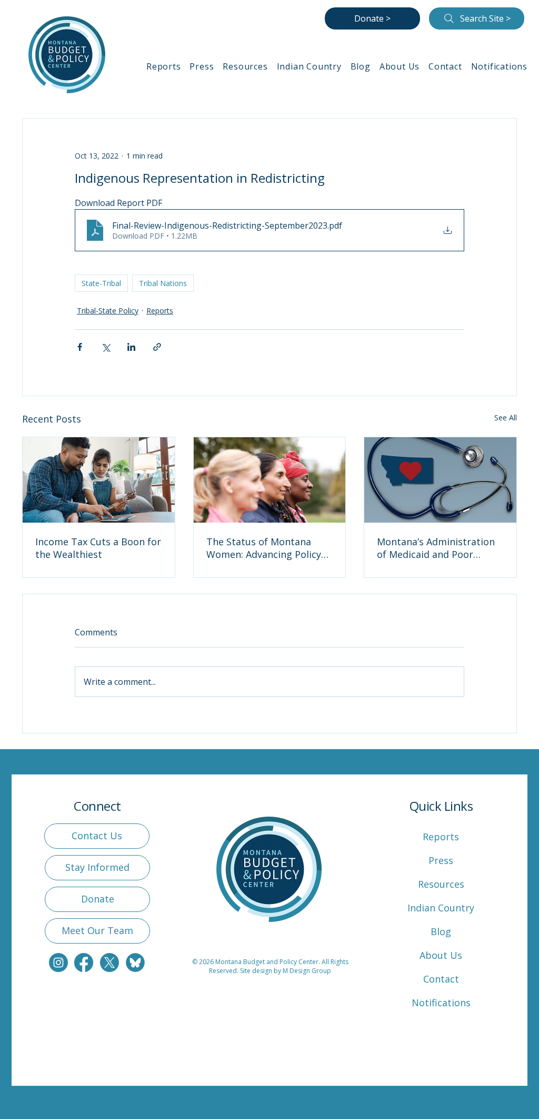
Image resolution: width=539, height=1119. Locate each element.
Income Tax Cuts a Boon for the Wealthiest (98, 548)
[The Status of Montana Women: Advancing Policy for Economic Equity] (270, 480)
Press (440, 860)
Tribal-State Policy (107, 311)
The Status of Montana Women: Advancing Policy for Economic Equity (263, 548)
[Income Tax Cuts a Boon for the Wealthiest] (99, 480)
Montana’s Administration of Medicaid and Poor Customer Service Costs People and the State (436, 548)
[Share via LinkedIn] (131, 347)
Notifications (441, 1002)
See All (505, 418)
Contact (441, 979)
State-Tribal (101, 283)
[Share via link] (157, 347)
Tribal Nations (163, 283)
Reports (159, 311)
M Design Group (307, 970)
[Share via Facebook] (80, 347)
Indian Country (440, 907)
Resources (441, 884)
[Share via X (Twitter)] (106, 347)
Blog (441, 931)
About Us (441, 955)
